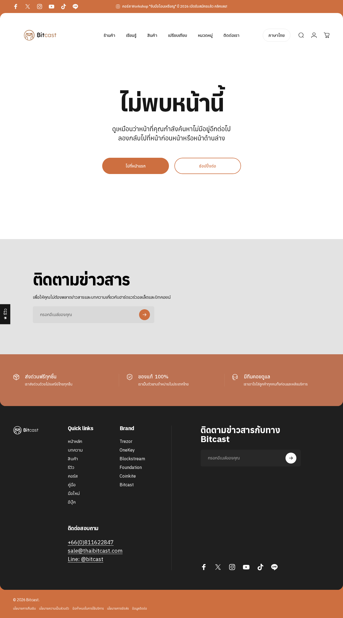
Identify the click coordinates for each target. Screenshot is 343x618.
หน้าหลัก (75, 441)
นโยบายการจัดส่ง (118, 608)
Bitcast (127, 485)
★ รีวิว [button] (5, 314)
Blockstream (132, 458)
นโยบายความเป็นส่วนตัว (54, 608)
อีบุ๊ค (72, 502)
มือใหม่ (74, 493)
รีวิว (71, 467)
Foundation (131, 467)
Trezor (126, 441)
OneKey (127, 450)
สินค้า (73, 458)
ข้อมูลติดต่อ (139, 608)
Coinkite (128, 476)
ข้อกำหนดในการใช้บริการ (88, 608)
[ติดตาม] (144, 314)
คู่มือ (72, 485)
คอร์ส (73, 476)
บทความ (75, 450)
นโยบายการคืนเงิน (24, 608)
